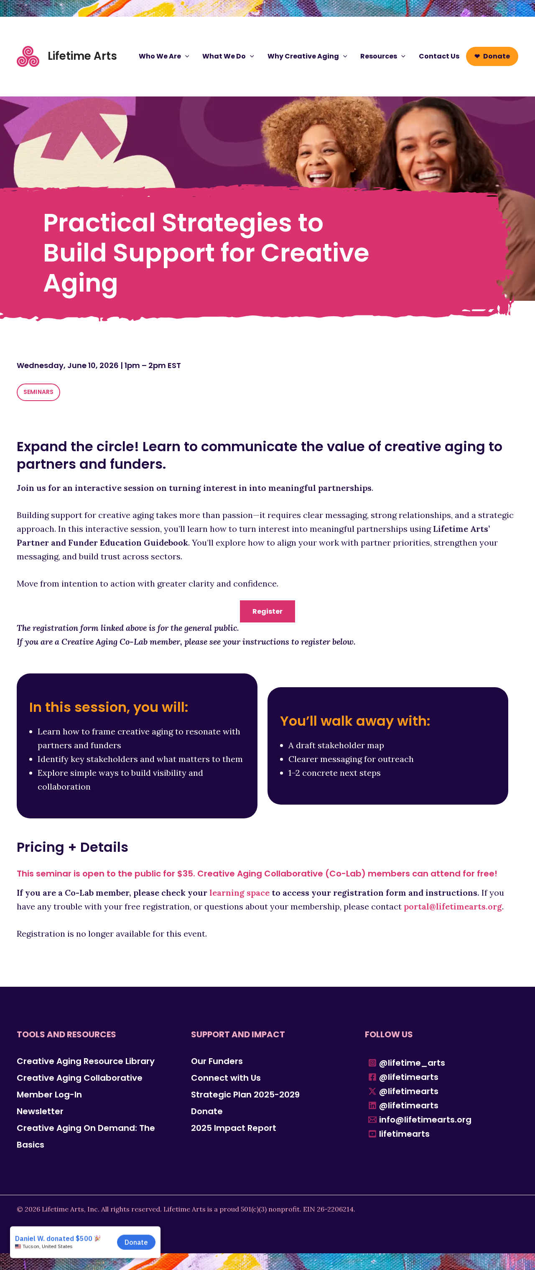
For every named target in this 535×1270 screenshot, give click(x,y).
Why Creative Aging (303, 56)
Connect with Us (226, 1078)
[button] (185, 56)
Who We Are (160, 56)
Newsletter (40, 1111)
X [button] (526, 8)
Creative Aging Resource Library (86, 1061)
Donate (496, 56)
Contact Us (439, 56)
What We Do (224, 56)
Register (267, 611)
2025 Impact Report (233, 1128)
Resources (378, 56)
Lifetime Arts (82, 56)
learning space (239, 892)
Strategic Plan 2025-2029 (245, 1094)
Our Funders (217, 1061)
